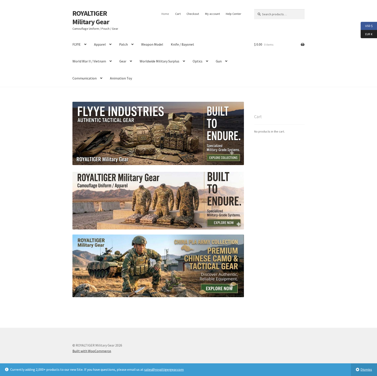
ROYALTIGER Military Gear (90, 17)
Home (165, 14)
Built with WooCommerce (91, 351)
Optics (197, 61)
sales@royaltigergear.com (164, 369)
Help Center (233, 14)
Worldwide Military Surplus (159, 61)
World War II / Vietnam (89, 61)
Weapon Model (152, 44)
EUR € (366, 34)
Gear (122, 61)
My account (212, 14)
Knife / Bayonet (182, 44)
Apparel (100, 44)
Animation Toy (121, 78)
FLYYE (76, 44)
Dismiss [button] (366, 369)
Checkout (193, 14)
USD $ (367, 26)
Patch (123, 44)
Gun (219, 61)
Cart (178, 14)
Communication (84, 78)
